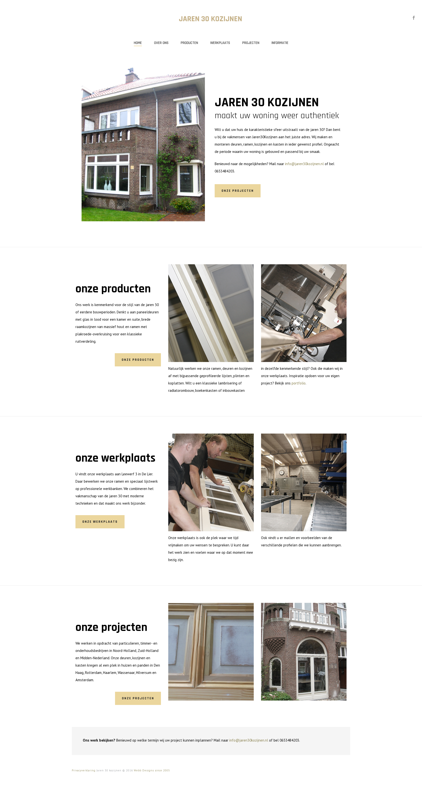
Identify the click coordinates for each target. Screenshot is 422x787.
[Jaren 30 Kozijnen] (211, 18)
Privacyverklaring (83, 770)
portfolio (299, 383)
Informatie (280, 43)
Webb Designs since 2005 (152, 770)
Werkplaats (220, 43)
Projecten (250, 43)
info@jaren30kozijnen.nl (304, 163)
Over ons (161, 43)
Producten (189, 43)
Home (138, 43)
